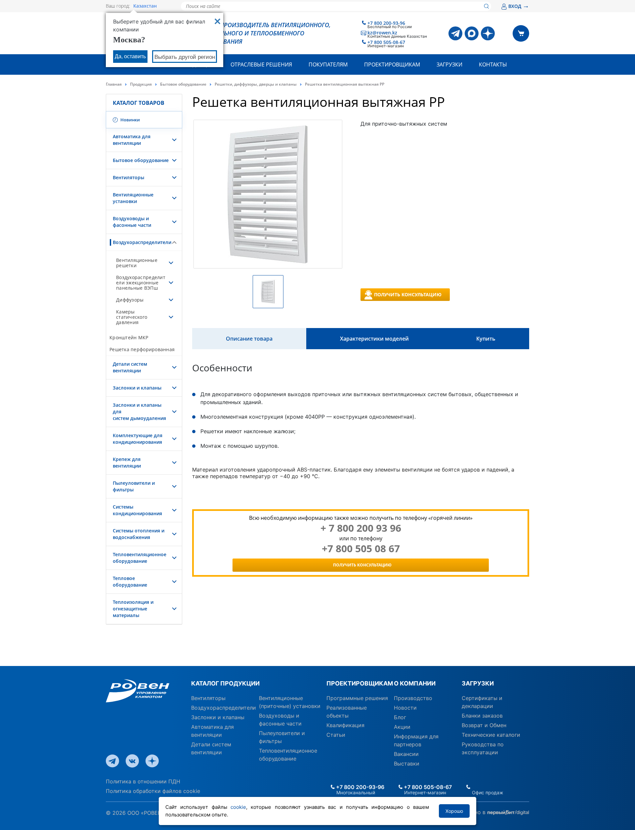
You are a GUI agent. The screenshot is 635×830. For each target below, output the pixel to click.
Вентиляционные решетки (136, 263)
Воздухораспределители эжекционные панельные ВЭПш (140, 282)
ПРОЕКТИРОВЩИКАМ (357, 683)
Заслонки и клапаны (137, 388)
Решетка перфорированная (142, 349)
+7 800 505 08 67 (361, 549)
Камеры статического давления (131, 317)
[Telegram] (455, 33)
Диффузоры (130, 300)
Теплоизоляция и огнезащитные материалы (133, 608)
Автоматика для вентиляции (131, 139)
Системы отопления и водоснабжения (138, 533)
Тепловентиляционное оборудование (139, 557)
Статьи (335, 734)
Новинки (129, 120)
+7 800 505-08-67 (386, 42)
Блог (400, 717)
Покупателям (328, 64)
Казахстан (145, 6)
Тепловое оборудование (130, 581)
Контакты (493, 64)
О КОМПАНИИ (415, 683)
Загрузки (449, 64)
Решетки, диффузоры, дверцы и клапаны (256, 84)
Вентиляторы (128, 177)
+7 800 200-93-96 (386, 23)
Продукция (141, 84)
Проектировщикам (392, 64)
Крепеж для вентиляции (127, 462)
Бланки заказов (482, 715)
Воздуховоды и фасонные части (132, 221)
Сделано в (472, 812)
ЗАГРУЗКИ (478, 683)
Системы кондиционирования (137, 510)
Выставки (406, 763)
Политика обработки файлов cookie (153, 791)
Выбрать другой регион (184, 57)
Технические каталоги (491, 734)
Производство (413, 698)
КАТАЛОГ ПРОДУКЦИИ (225, 683)
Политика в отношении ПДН (143, 781)
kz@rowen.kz (382, 32)
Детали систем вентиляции (130, 367)
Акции (402, 727)
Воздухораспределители (141, 242)
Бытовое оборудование (183, 84)
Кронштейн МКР (128, 337)
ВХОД (518, 6)
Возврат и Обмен (484, 725)
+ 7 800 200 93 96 (360, 528)
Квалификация (345, 725)
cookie (238, 807)
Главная (114, 84)
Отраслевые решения (261, 64)
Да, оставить (130, 56)
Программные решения (357, 698)
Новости (405, 707)
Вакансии (406, 754)
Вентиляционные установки (133, 197)
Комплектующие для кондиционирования (137, 438)
